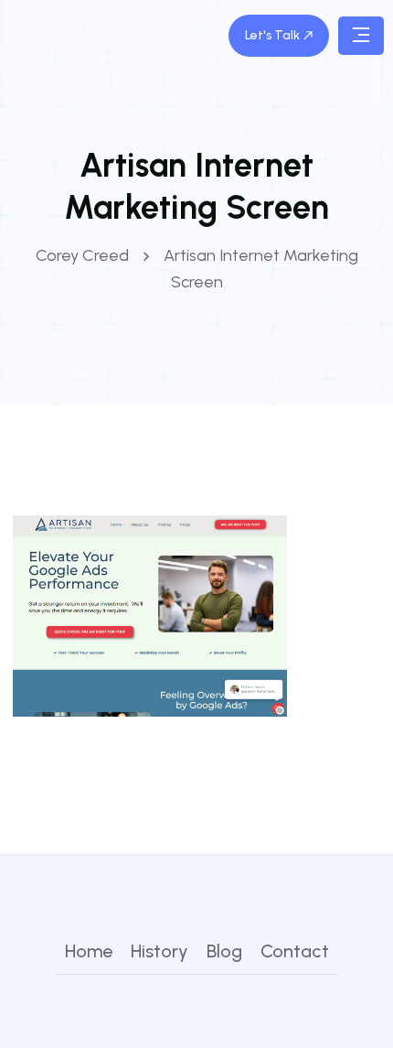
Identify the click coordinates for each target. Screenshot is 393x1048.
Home (88, 951)
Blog (224, 951)
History (159, 951)
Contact (294, 951)
